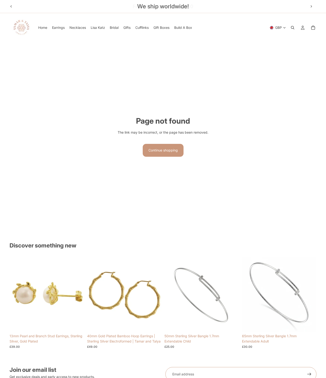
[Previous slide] (11, 6)
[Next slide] (311, 6)
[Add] (77, 324)
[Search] (292, 27)
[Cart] (313, 27)
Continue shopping (163, 150)
